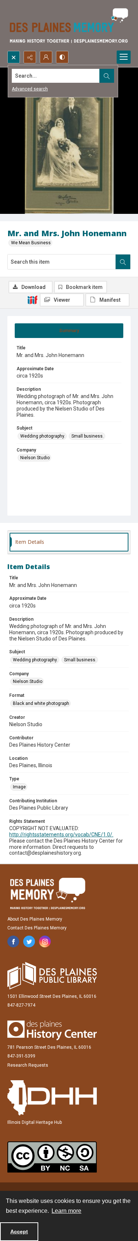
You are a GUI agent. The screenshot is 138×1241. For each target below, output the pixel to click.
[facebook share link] (13, 941)
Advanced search (30, 89)
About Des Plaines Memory (34, 919)
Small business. (87, 436)
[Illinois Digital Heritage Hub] (52, 1097)
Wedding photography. (42, 436)
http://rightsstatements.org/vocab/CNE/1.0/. (61, 834)
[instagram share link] (45, 941)
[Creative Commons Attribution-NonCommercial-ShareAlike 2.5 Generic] (52, 1157)
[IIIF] (32, 299)
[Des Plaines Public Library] (52, 975)
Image (19, 786)
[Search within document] (123, 261)
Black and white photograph (41, 703)
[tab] (69, 331)
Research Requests (27, 1065)
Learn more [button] (66, 1211)
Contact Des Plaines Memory (37, 927)
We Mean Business (31, 242)
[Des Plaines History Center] (52, 1030)
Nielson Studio (35, 457)
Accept (19, 1231)
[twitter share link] (29, 941)
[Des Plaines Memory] (47, 893)
